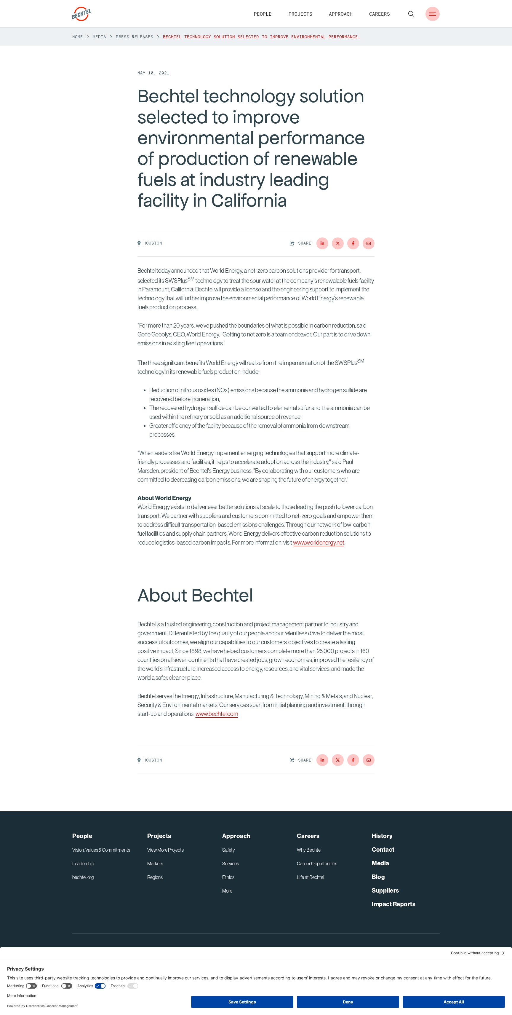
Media (99, 36)
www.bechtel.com (217, 714)
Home (77, 36)
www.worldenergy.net (318, 542)
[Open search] (411, 14)
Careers (379, 14)
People (263, 14)
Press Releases (134, 36)
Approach (341, 14)
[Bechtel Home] (81, 13)
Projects (300, 14)
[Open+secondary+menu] (432, 14)
